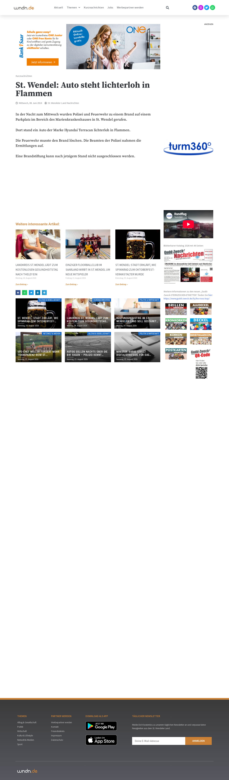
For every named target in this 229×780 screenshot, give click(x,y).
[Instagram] (200, 7)
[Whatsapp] (212, 7)
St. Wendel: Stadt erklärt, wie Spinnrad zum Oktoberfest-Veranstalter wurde (135, 269)
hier (210, 295)
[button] (18, 292)
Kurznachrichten (94, 7)
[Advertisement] (88, 191)
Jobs (110, 7)
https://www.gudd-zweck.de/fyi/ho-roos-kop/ (187, 298)
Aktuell (58, 7)
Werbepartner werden (130, 7)
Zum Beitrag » (22, 284)
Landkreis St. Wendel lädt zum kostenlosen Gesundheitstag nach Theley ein (37, 269)
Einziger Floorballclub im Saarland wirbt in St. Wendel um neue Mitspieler (88, 269)
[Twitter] (206, 7)
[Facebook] (194, 7)
